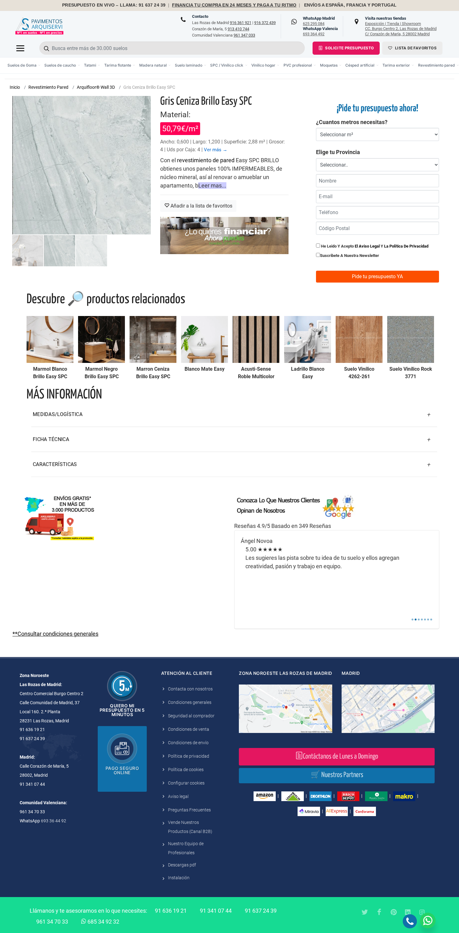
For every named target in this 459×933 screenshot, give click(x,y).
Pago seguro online (122, 770)
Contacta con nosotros (190, 688)
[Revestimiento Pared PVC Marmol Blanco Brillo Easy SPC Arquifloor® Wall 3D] (50, 339)
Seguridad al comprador (191, 715)
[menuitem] (24, 65)
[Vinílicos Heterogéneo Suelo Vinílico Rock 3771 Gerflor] (410, 339)
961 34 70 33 (52, 921)
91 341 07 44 (216, 910)
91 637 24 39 (261, 910)
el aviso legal (367, 246)
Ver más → (215, 150)
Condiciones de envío (188, 742)
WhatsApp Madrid (319, 21)
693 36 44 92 (53, 820)
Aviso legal (178, 796)
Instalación (179, 877)
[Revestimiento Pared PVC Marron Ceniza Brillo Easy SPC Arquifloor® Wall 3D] (153, 339)
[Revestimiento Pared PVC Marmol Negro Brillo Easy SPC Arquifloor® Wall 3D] (101, 339)
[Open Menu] (20, 48)
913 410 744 (238, 29)
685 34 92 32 (102, 921)
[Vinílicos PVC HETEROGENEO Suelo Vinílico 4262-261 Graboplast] (359, 339)
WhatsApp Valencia (320, 31)
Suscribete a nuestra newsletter (349, 255)
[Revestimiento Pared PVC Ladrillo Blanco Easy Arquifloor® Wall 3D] (307, 339)
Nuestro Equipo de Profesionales (186, 848)
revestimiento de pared (205, 160)
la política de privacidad (406, 246)
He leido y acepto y (374, 246)
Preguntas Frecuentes (189, 809)
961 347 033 (244, 35)
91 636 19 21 (171, 910)
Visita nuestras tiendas (401, 26)
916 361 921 (240, 22)
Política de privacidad (188, 756)
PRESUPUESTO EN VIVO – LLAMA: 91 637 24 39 (113, 5)
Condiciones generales (189, 702)
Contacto (200, 16)
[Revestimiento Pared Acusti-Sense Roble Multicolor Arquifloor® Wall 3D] (256, 339)
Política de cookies (186, 769)
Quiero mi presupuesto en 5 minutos (122, 710)
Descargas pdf (182, 864)
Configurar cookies (186, 782)
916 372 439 (265, 22)
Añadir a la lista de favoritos (200, 206)
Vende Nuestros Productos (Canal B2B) (190, 827)
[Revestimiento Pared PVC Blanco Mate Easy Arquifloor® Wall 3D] (204, 339)
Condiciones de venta (188, 729)
